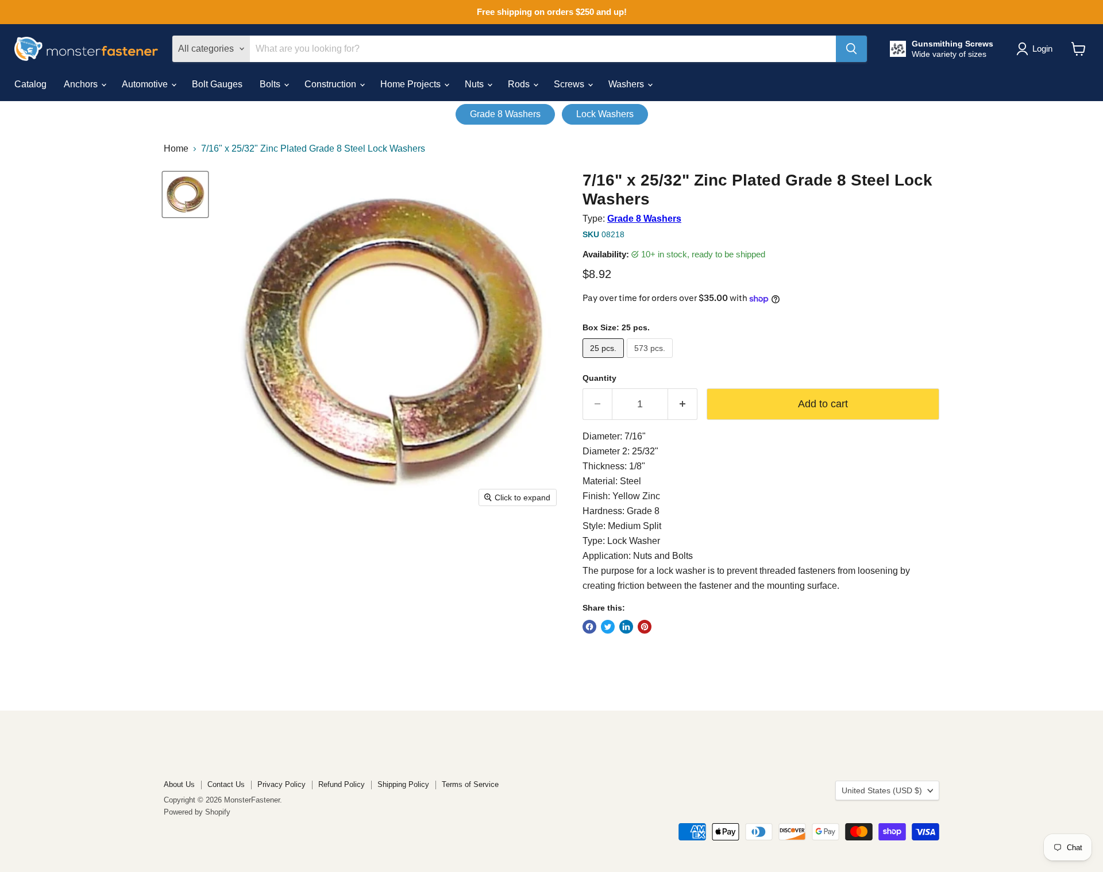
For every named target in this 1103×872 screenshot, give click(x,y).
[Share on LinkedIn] (626, 627)
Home (176, 148)
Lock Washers (605, 114)
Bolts (271, 84)
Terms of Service (470, 784)
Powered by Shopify (197, 812)
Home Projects (411, 84)
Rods (520, 84)
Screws (570, 84)
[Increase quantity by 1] (682, 404)
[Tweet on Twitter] (608, 627)
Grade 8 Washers (505, 114)
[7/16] (185, 194)
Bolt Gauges (217, 84)
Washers (627, 84)
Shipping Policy (403, 784)
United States (882, 790)
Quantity (599, 378)
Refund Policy (341, 784)
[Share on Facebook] (589, 627)
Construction (331, 84)
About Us (179, 784)
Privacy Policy (281, 784)
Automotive (146, 84)
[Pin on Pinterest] (644, 627)
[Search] (851, 49)
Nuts (475, 84)
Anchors (82, 84)
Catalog (30, 84)
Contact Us (226, 784)
